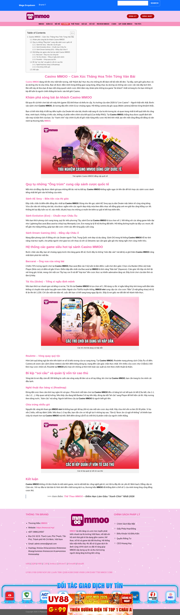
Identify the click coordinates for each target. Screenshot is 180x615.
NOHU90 (46, 572)
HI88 (39, 564)
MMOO (41, 24)
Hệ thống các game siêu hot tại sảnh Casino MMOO (51, 52)
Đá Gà (84, 24)
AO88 (70, 572)
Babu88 (80, 564)
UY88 (28, 572)
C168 (45, 564)
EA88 (92, 572)
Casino (65, 24)
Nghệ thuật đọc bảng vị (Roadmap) (48, 64)
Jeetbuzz (53, 564)
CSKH (114, 24)
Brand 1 (42, 4)
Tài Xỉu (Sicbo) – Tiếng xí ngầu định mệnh (50, 57)
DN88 (75, 572)
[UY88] (90, 599)
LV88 (87, 572)
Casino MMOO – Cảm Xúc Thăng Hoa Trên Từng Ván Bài (51, 37)
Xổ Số (92, 24)
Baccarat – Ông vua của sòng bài (47, 54)
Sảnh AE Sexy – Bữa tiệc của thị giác (48, 44)
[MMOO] (38, 16)
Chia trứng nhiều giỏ (43, 67)
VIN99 (81, 572)
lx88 (27, 564)
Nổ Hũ (57, 24)
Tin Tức (138, 24)
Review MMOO (103, 24)
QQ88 (33, 564)
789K (59, 572)
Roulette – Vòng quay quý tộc (46, 59)
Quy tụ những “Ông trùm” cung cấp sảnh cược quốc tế (52, 42)
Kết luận (36, 70)
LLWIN (54, 572)
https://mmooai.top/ (45, 528)
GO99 (39, 572)
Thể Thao (75, 24)
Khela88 (72, 564)
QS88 (64, 572)
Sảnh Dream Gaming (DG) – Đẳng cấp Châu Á (51, 49)
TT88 (97, 572)
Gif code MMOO (125, 24)
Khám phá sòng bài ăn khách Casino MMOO (49, 39)
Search (155, 3)
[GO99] (90, 609)
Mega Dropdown (27, 5)
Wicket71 (63, 564)
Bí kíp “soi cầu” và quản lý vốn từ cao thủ (47, 62)
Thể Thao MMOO (73, 496)
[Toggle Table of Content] (71, 33)
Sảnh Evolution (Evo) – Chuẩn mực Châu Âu (51, 47)
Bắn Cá (49, 24)
